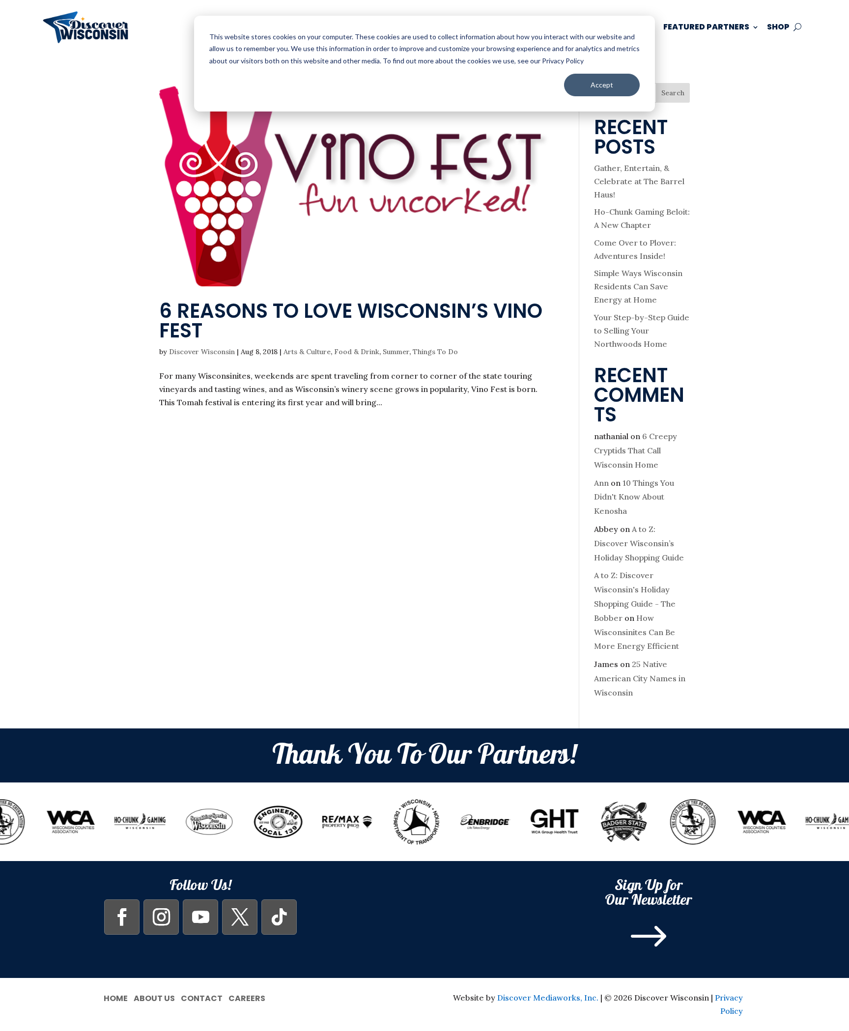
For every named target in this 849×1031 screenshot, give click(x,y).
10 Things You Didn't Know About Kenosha (634, 497)
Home (116, 997)
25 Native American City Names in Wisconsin (639, 678)
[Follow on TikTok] (279, 917)
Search (672, 92)
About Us (154, 997)
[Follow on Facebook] (122, 917)
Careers (246, 997)
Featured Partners (706, 26)
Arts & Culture (307, 351)
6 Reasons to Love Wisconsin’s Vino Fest (350, 320)
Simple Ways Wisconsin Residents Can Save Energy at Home (638, 286)
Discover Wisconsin (202, 351)
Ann (601, 483)
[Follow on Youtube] (200, 917)
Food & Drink (356, 351)
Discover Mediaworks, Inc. (547, 998)
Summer (396, 351)
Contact (202, 997)
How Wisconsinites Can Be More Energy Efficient (636, 632)
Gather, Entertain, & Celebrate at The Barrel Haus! (639, 181)
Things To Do (435, 351)
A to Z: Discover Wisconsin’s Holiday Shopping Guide (639, 543)
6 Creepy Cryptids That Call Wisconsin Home (635, 450)
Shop (778, 26)
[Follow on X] (239, 917)
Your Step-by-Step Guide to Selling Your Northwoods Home (641, 330)
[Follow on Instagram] (161, 917)
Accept (602, 85)
